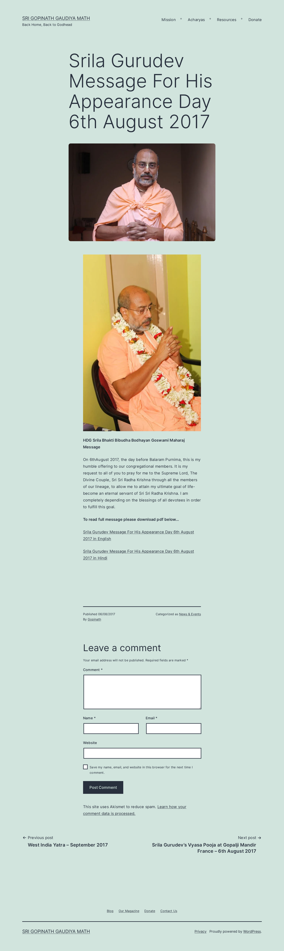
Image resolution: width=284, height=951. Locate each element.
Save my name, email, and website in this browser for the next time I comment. (141, 770)
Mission (169, 19)
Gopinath (94, 619)
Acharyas (196, 19)
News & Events (190, 614)
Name (89, 718)
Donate (255, 19)
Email (151, 718)
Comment (93, 670)
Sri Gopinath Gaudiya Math (56, 18)
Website (90, 743)
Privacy (201, 931)
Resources (226, 19)
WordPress (252, 931)
